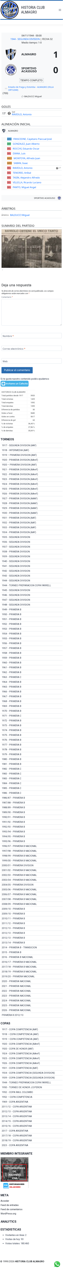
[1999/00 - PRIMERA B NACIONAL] (32, 860)
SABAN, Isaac (21, 163)
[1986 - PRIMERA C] (32, 793)
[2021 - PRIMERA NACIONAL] (32, 986)
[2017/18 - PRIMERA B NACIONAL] (32, 967)
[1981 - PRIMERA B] (32, 764)
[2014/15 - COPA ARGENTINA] (32, 1121)
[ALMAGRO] (32, 54)
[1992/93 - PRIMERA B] (32, 827)
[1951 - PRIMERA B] (32, 619)
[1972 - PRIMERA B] (32, 720)
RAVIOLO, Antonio (22, 114)
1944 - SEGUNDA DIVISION (25, 39)
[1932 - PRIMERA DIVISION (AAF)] (32, 522)
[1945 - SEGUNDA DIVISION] (32, 590)
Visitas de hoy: (13, 1239)
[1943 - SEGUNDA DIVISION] (32, 575)
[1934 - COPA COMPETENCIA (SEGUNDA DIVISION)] (32, 1073)
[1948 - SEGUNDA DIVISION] (32, 604)
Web (5, 361)
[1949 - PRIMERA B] (32, 609)
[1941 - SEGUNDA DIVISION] (32, 566)
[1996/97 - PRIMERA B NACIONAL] (32, 846)
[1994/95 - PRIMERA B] (32, 836)
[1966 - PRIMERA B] (32, 691)
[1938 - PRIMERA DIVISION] (32, 551)
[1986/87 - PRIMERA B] (32, 798)
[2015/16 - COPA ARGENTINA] (32, 1126)
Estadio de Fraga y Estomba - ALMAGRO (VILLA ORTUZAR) (31, 88)
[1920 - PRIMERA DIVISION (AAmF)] (32, 460)
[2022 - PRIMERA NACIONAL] (32, 991)
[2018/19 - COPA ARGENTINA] (32, 1140)
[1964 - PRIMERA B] (32, 682)
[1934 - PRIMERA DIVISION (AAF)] (32, 532)
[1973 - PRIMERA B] (32, 725)
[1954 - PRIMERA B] (32, 633)
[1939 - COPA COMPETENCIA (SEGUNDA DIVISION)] (32, 1077)
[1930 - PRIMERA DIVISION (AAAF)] (32, 513)
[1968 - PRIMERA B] (32, 701)
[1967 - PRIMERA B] (32, 696)
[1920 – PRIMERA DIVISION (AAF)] (32, 464)
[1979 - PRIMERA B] (32, 754)
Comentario (7, 297)
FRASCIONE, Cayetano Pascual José (32, 139)
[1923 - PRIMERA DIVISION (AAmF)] (32, 479)
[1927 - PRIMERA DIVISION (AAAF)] (32, 498)
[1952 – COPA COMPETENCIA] (32, 1097)
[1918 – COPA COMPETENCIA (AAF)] (32, 1034)
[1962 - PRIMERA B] (32, 672)
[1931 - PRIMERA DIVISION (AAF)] (32, 518)
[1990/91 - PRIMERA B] (32, 817)
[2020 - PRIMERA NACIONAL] (32, 981)
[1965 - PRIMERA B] (32, 687)
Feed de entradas (10, 1205)
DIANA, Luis (19, 153)
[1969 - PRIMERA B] (32, 706)
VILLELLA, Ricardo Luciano (27, 182)
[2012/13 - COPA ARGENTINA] (32, 1111)
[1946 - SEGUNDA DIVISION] (32, 595)
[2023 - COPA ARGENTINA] (32, 1145)
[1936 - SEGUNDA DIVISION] (32, 542)
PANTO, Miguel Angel (24, 187)
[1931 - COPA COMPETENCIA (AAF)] (32, 1068)
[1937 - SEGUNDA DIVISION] (32, 547)
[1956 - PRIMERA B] (32, 643)
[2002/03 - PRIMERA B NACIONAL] (32, 875)
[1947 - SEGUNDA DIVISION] (32, 600)
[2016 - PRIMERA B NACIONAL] (32, 957)
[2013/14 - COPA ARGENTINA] (32, 1116)
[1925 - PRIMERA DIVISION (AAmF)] (32, 489)
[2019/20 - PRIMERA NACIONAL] (32, 976)
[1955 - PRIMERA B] (32, 638)
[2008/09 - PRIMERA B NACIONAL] (32, 904)
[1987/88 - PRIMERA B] (32, 802)
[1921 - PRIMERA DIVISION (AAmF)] (32, 469)
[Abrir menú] (60, 10)
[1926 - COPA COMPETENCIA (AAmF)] (32, 1063)
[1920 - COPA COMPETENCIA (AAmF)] (32, 1044)
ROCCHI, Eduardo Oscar (26, 148)
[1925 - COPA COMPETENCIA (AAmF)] (32, 1058)
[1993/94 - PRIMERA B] (32, 831)
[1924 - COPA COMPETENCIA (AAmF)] (32, 1053)
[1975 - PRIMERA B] (32, 735)
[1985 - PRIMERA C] (32, 788)
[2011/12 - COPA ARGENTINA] (32, 1106)
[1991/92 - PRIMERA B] (32, 822)
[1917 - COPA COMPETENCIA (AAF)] (32, 1029)
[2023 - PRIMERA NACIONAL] (32, 995)
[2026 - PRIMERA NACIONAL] (32, 1010)
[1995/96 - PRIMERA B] (32, 841)
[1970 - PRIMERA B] (32, 711)
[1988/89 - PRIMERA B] (32, 807)
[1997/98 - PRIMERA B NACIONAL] (32, 851)
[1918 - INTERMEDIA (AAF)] (32, 450)
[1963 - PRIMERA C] (32, 677)
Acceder (5, 1200)
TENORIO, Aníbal (22, 172)
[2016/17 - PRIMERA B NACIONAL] (32, 962)
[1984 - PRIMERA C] (32, 783)
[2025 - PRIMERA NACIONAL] (32, 1005)
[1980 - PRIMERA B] (32, 759)
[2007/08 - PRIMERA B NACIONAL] (32, 899)
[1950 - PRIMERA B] (32, 614)
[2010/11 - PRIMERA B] (32, 918)
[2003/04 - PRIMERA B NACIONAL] (32, 880)
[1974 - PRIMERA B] (32, 730)
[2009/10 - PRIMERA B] (32, 909)
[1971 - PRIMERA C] (32, 715)
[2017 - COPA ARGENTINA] (32, 1131)
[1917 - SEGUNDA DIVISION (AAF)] (32, 445)
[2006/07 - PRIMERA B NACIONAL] (32, 894)
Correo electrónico (14, 348)
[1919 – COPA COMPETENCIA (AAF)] (32, 1039)
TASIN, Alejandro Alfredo (26, 177)
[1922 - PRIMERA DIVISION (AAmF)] (32, 474)
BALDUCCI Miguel (20, 215)
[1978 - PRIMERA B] (32, 749)
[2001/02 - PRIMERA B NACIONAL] (32, 870)
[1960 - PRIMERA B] (32, 662)
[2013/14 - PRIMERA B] (32, 942)
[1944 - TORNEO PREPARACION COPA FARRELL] (32, 585)
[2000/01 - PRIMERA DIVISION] (32, 865)
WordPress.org (8, 1213)
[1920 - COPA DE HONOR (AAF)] (32, 1048)
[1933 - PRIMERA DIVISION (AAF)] (32, 527)
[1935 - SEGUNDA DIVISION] (32, 537)
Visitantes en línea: (15, 1235)
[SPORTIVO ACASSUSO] (32, 69)
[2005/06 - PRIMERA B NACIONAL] (32, 889)
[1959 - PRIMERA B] (32, 658)
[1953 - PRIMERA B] (32, 629)
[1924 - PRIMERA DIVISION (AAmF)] (32, 484)
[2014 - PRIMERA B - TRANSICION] (32, 947)
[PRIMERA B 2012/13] (32, 1015)
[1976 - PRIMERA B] (32, 740)
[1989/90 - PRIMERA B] (32, 812)
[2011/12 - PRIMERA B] (32, 923)
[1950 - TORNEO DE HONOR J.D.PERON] (32, 1087)
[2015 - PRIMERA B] (32, 952)
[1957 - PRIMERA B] (32, 648)
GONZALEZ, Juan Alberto (26, 143)
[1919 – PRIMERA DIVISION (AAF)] (32, 455)
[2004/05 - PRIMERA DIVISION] (32, 884)
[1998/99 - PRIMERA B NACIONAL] (32, 855)
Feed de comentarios (11, 1209)
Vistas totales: (13, 1243)
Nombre (8, 336)
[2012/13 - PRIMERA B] (32, 928)
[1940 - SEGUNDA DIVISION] (32, 561)
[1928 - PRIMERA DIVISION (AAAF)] (32, 503)
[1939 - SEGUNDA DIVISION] (32, 556)
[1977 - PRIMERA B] (32, 744)
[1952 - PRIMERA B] (32, 624)
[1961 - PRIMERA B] (32, 667)
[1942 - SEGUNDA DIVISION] (32, 571)
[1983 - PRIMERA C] (32, 773)
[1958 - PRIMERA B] (32, 653)
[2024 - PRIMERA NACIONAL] (32, 1000)
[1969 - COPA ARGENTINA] (32, 1102)
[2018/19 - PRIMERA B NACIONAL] (32, 971)
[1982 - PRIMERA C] (32, 769)
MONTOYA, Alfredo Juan (27, 158)
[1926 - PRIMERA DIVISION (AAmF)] (32, 493)
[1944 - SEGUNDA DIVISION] (32, 580)
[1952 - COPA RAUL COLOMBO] (32, 1092)
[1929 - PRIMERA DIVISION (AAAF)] (32, 508)
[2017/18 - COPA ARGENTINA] (32, 1135)
